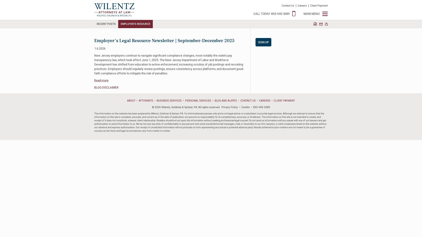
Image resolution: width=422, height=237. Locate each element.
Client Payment (319, 5)
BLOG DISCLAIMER (106, 87)
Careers (302, 5)
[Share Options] (326, 24)
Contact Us (288, 5)
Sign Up (263, 42)
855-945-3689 (261, 107)
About (131, 100)
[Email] (321, 24)
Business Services (169, 100)
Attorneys (146, 100)
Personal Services (198, 100)
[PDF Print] (315, 24)
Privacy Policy (229, 107)
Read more (101, 80)
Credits (245, 107)
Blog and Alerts (226, 100)
